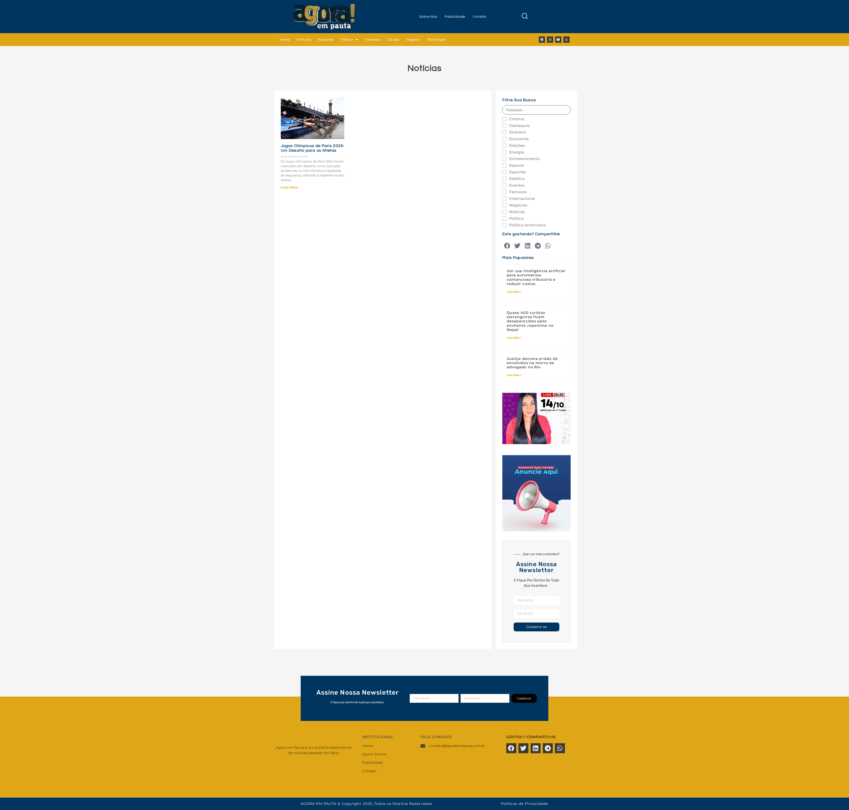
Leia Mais (289, 187)
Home (285, 39)
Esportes (326, 39)
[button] (507, 246)
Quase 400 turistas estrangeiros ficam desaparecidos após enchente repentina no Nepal (530, 321)
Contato (479, 16)
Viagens (413, 39)
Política (347, 39)
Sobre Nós (428, 16)
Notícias (304, 39)
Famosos (373, 39)
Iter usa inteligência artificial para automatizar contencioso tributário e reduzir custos (536, 277)
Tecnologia (436, 39)
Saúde (393, 39)
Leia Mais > (514, 291)
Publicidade (455, 16)
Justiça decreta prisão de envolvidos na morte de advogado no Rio (532, 363)
